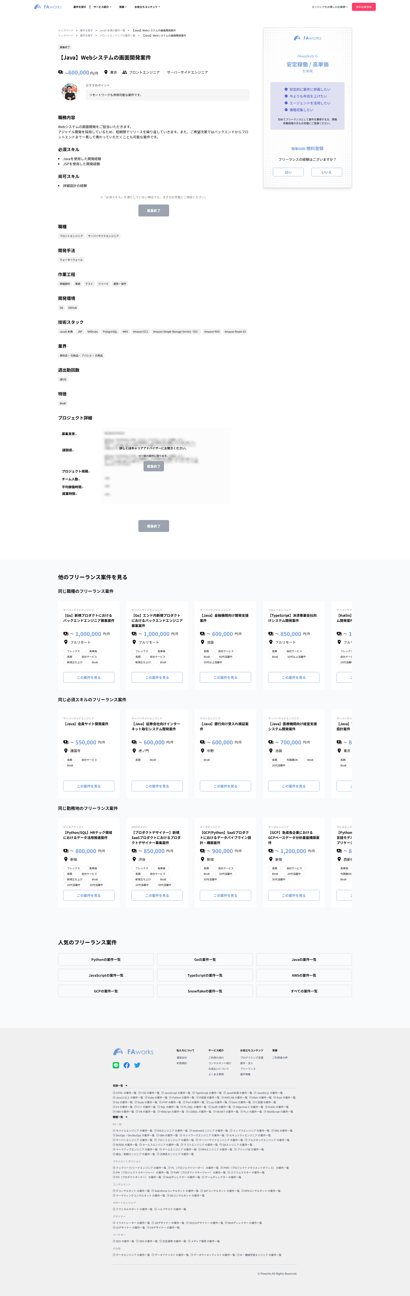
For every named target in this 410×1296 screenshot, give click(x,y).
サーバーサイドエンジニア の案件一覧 (221, 1140)
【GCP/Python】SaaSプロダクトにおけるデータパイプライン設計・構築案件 (225, 837)
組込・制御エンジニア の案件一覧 (135, 1154)
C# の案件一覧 (124, 1107)
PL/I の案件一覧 (252, 1111)
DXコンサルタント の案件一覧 (187, 1195)
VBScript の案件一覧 (172, 1111)
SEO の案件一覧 (125, 1241)
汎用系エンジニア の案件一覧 (177, 1154)
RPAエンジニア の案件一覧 (216, 1149)
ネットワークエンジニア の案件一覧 (203, 1135)
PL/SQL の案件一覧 (195, 1107)
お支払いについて (218, 1068)
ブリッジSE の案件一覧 (250, 1149)
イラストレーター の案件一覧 (133, 1222)
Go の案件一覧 (124, 1102)
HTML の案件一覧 (126, 1092)
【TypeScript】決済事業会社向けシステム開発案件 (292, 618)
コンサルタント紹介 (219, 1063)
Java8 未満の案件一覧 (112, 30)
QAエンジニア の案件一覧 (237, 1144)
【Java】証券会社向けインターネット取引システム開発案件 (156, 726)
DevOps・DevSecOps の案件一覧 (135, 1135)
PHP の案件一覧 (171, 1102)
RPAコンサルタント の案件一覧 (263, 1190)
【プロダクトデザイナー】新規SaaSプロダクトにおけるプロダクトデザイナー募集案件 (156, 837)
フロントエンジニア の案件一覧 (175, 1140)
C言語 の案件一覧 (266, 1102)
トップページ (65, 30)
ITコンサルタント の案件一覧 (133, 1190)
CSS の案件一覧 (150, 1092)
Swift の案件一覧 (221, 1107)
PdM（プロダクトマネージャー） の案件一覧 (200, 1172)
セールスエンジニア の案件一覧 (160, 1144)
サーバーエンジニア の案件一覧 (134, 1140)
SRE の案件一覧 (283, 1130)
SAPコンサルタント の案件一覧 (222, 1190)
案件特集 (245, 1074)
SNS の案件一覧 (148, 1241)
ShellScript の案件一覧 (280, 1111)
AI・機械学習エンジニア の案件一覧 (260, 1255)
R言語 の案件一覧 (209, 1097)
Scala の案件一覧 (147, 1102)
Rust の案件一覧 (286, 1097)
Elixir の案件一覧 (262, 1097)
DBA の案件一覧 (169, 1135)
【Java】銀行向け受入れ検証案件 (224, 726)
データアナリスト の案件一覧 (172, 1255)
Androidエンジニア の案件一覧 (210, 1130)
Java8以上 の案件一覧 (270, 1092)
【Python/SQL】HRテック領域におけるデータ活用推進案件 (87, 835)
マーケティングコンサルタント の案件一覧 (140, 1195)
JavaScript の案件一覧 (177, 1092)
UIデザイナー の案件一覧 (130, 1227)
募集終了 (154, 210)
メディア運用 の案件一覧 (205, 1241)
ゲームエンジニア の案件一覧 (179, 1149)
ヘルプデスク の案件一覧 (171, 1209)
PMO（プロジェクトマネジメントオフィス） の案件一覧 (256, 1167)
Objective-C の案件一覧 (249, 1107)
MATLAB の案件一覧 (235, 1097)
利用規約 (182, 1063)
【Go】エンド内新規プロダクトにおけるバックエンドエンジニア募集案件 (157, 620)
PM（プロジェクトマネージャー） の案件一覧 (142, 1172)
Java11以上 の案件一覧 (129, 1097)
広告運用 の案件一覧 (174, 1241)
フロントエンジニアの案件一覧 (117, 35)
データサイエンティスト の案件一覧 (214, 1255)
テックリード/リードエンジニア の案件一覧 (141, 1167)
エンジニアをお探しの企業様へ (330, 7)
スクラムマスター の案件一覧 (248, 1172)
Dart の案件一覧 (241, 1102)
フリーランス (248, 1068)
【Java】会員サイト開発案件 (85, 723)
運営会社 (182, 1057)
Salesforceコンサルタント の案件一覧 (177, 1190)
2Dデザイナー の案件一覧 (169, 1222)
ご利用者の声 (280, 1057)
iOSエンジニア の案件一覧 (172, 1130)
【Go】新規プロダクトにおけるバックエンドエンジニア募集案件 (88, 618)
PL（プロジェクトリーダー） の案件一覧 (195, 1167)
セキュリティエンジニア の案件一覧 (250, 1135)
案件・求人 (246, 1063)
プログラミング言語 (251, 1057)
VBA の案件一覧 (125, 1111)
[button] (205, 1085)
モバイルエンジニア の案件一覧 (134, 1130)
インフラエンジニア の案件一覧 (251, 1130)
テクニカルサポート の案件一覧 (134, 1209)
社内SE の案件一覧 (127, 1144)
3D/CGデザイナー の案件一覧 (206, 1222)
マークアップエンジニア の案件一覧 (137, 1149)
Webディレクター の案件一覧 (183, 1177)
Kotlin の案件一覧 (278, 1107)
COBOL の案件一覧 (200, 1111)
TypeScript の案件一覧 (208, 1092)
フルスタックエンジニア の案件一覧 (269, 1140)
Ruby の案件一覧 (157, 1097)
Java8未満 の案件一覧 (239, 1092)
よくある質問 (216, 1074)
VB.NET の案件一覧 (227, 1111)
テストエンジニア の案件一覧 (201, 1144)
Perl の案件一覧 (195, 1102)
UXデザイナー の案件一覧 (165, 1227)
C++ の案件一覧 (147, 1107)
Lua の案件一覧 (218, 1102)
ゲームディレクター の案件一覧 (223, 1177)
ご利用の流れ (216, 1057)
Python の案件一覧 (183, 1097)
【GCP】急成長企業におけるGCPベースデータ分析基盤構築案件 (293, 837)
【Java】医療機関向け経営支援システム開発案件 (292, 726)
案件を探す (79, 7)
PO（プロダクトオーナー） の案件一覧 (138, 1177)
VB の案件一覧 (147, 1111)
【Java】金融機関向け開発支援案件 (224, 618)
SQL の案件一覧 (170, 1107)
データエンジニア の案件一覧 (133, 1255)
